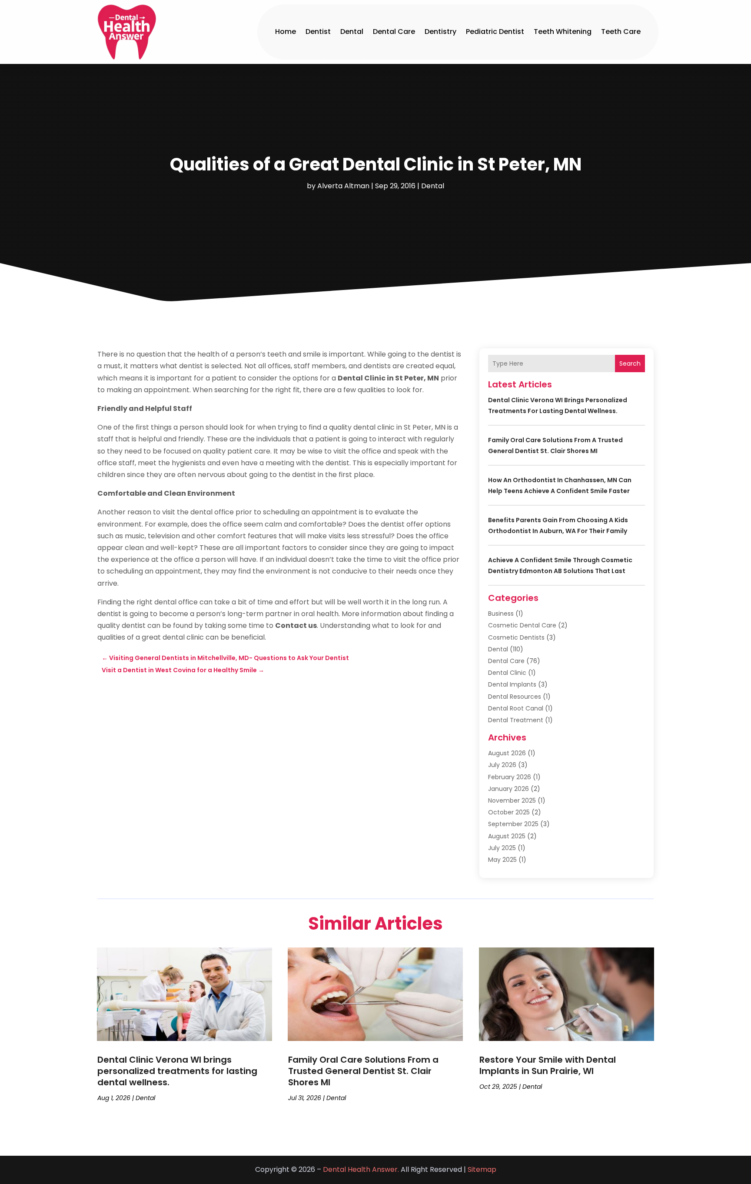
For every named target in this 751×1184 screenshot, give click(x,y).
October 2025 (509, 812)
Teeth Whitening (562, 32)
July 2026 (502, 764)
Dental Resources (514, 696)
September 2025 (513, 824)
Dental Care (394, 32)
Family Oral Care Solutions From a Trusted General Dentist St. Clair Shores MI (363, 1071)
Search (630, 363)
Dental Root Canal (515, 708)
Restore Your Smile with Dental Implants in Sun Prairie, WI (547, 1065)
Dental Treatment (515, 720)
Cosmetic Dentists (516, 637)
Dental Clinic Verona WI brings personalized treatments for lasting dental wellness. (177, 1071)
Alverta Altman (343, 186)
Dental (351, 32)
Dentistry (440, 32)
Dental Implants (512, 684)
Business (501, 613)
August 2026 (507, 753)
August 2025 (506, 836)
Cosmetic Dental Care (522, 625)
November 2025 (512, 800)
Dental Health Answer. (361, 1169)
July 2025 (502, 848)
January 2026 (508, 788)
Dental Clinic (507, 672)
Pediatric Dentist (495, 32)
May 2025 (502, 859)
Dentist (318, 32)
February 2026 (509, 777)
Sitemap (482, 1169)
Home (285, 32)
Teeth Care (621, 32)
